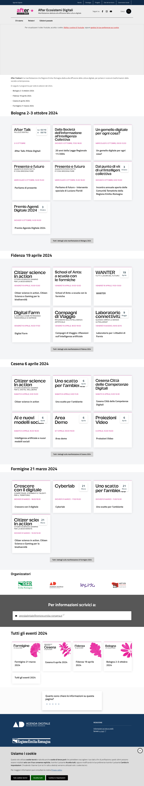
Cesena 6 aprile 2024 (21, 100)
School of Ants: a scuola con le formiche (71, 294)
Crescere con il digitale (26, 506)
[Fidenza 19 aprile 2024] (87, 650)
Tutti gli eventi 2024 (25, 677)
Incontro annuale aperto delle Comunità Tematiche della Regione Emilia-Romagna (111, 191)
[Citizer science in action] (31, 386)
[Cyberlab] (72, 491)
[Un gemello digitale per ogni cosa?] (113, 135)
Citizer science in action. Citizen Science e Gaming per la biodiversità (31, 296)
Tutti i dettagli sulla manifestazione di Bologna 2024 (72, 240)
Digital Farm (21, 333)
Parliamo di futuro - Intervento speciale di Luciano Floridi (71, 189)
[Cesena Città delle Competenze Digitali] (113, 386)
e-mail (101, 731)
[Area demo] (72, 423)
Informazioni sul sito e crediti (103, 728)
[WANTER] (113, 278)
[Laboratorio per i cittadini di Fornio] (113, 318)
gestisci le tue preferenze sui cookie (105, 27)
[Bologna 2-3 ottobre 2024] (118, 650)
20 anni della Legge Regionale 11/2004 (71, 152)
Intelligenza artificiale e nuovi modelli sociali (30, 439)
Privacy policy (56, 770)
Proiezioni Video (104, 438)
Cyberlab (60, 506)
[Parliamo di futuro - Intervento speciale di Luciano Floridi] (72, 172)
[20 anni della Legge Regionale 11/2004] (72, 135)
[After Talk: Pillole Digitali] (31, 135)
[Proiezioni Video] (113, 423)
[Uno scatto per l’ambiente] (72, 386)
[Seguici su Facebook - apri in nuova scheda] (102, 11)
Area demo (61, 438)
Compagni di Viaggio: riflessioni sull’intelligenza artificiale (71, 334)
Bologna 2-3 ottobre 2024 (23, 90)
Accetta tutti (38, 778)
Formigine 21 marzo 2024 (23, 105)
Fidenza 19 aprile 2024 (22, 95)
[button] (128, 11)
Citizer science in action (27, 401)
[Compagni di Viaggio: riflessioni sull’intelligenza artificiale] (72, 318)
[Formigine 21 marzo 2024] (26, 650)
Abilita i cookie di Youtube (74, 27)
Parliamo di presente (26, 187)
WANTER (101, 293)
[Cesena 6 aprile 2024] (57, 650)
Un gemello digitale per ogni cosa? (111, 152)
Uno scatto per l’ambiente (69, 401)
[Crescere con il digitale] (31, 491)
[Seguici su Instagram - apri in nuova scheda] (106, 11)
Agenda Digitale (17, 2)
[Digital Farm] (31, 318)
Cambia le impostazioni (57, 778)
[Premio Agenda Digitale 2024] (31, 212)
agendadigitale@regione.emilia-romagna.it (40, 615)
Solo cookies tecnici (20, 778)
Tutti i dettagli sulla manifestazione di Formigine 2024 (72, 559)
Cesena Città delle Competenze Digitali (112, 403)
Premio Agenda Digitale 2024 (30, 228)
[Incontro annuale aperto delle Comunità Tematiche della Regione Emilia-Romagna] (113, 172)
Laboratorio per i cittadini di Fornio (110, 334)
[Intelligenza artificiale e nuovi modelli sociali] (31, 423)
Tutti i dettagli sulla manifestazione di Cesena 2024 (72, 454)
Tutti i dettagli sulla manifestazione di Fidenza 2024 (72, 349)
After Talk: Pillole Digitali (27, 151)
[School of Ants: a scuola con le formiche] (72, 278)
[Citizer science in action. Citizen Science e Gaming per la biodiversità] (31, 278)
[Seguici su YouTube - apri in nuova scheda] (110, 11)
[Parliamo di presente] (31, 172)
